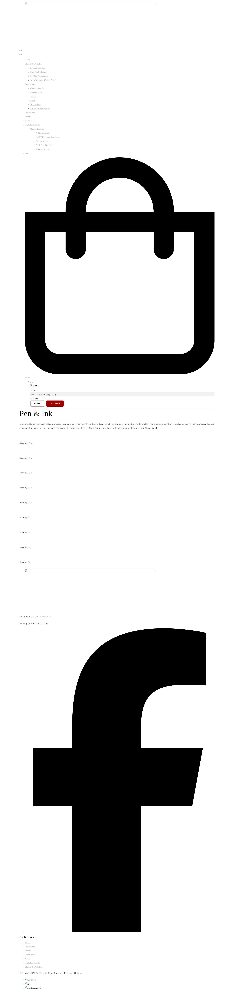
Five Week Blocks (38, 72)
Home (27, 60)
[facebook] (119, 931)
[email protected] (43, 617)
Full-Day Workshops (39, 76)
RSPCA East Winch (44, 149)
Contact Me (30, 113)
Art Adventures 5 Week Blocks (43, 80)
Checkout (55, 403)
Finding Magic (42, 141)
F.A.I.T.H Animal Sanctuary (47, 137)
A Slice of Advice (43, 133)
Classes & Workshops (34, 64)
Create (79, 973)
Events (28, 117)
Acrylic (33, 96)
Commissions (30, 84)
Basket (38, 403)
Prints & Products (32, 125)
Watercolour (35, 104)
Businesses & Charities (40, 108)
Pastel (32, 100)
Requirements (36, 92)
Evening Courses (37, 68)
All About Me (30, 121)
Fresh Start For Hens (44, 145)
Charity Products (37, 129)
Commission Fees (37, 88)
